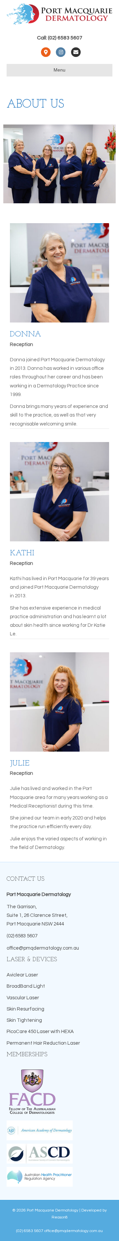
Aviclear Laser (22, 974)
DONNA (25, 334)
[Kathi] (59, 491)
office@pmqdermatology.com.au (43, 948)
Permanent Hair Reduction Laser (43, 1043)
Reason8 (60, 1217)
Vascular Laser (23, 997)
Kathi (22, 553)
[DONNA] (59, 272)
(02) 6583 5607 (22, 935)
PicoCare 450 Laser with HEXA (40, 1031)
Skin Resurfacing (25, 1009)
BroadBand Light (26, 986)
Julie (19, 764)
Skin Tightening (24, 1020)
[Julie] (59, 701)
